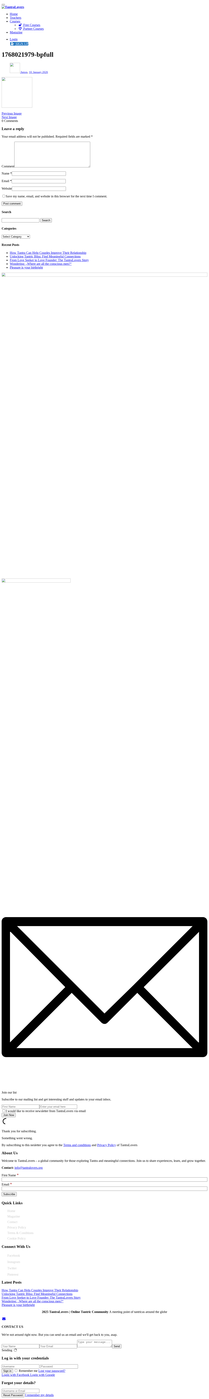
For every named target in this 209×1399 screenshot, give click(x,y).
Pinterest (12, 1274)
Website (7, 188)
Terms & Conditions (20, 1233)
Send (117, 1346)
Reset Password (13, 1395)
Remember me (28, 1370)
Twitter (12, 1268)
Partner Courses (33, 28)
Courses (15, 21)
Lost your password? (51, 1370)
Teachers (15, 17)
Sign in (7, 1370)
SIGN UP (21, 43)
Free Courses (31, 25)
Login (14, 39)
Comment (8, 166)
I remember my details (39, 1395)
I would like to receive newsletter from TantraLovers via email (46, 1111)
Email (5, 181)
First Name (10, 1175)
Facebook (13, 1255)
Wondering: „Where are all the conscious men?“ (41, 263)
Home (14, 14)
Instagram (13, 1262)
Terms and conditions (77, 1145)
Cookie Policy (16, 1238)
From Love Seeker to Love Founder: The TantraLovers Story (49, 260)
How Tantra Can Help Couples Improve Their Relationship (48, 252)
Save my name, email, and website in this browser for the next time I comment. (56, 196)
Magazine (16, 32)
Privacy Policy (106, 1145)
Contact (12, 1222)
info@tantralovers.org (28, 1167)
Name (5, 173)
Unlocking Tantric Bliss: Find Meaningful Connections (45, 256)
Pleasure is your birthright (26, 267)
